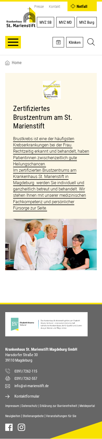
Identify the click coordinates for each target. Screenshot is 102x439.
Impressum (12, 406)
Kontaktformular (26, 396)
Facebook (9, 427)
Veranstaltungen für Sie (61, 416)
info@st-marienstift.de (31, 386)
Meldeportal (87, 406)
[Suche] (90, 43)
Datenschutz (29, 406)
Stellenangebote (33, 416)
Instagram (21, 427)
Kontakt (54, 6)
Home (17, 62)
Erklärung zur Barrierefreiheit (58, 406)
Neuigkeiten (12, 416)
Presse (39, 6)
